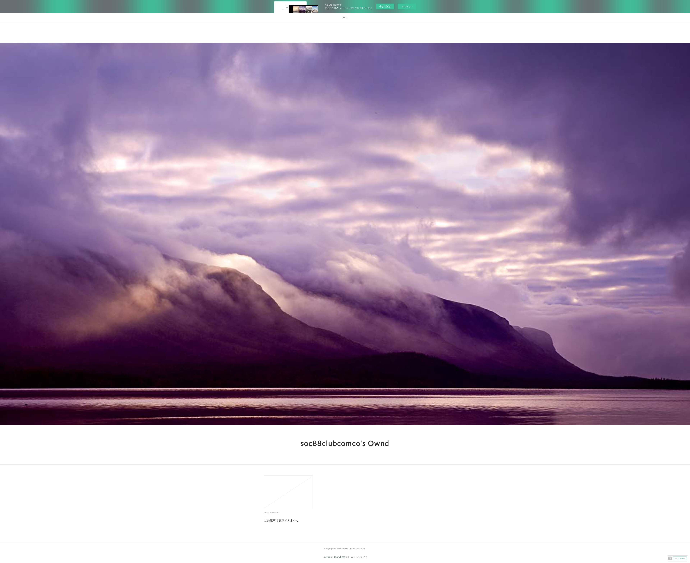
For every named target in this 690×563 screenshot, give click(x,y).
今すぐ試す (385, 6)
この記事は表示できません (281, 520)
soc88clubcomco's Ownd (345, 443)
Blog (345, 17)
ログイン (406, 6)
